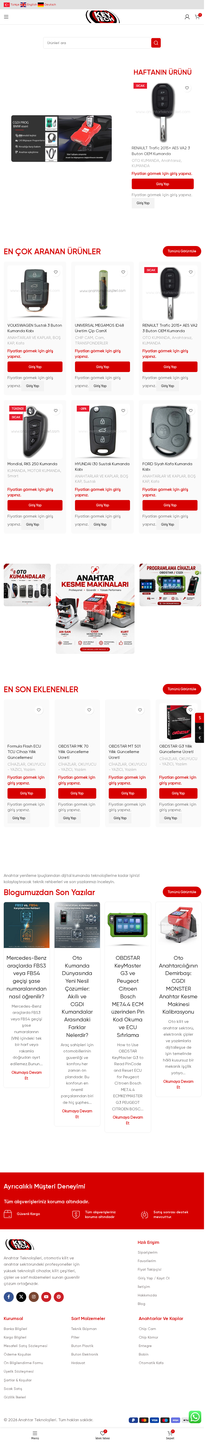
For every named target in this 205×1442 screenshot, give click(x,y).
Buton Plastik (82, 1346)
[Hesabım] (187, 17)
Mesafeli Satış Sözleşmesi (26, 1346)
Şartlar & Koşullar (18, 1380)
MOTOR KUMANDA (44, 470)
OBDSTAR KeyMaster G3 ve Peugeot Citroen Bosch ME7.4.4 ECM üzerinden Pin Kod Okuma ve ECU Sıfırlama (127, 996)
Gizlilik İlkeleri (15, 1397)
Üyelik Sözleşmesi (19, 1371)
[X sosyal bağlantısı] (21, 1297)
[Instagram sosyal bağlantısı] (34, 1297)
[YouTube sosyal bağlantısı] (46, 1297)
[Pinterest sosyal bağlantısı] (59, 1297)
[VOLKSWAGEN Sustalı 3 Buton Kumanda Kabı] (35, 292)
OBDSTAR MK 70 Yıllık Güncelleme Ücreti (73, 752)
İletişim (144, 1287)
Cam (99, 337)
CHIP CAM (84, 337)
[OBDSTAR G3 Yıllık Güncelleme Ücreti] (178, 722)
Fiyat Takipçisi (150, 1269)
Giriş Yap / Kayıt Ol (154, 1278)
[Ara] (156, 43)
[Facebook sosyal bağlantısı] (9, 1297)
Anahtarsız (171, 160)
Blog (141, 1304)
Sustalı (90, 481)
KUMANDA (141, 166)
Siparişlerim (148, 1252)
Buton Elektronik (84, 1354)
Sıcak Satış (13, 1389)
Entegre (145, 1346)
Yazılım (29, 769)
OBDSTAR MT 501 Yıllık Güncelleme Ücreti (124, 752)
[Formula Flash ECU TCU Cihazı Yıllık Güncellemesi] (27, 722)
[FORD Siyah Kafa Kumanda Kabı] (170, 431)
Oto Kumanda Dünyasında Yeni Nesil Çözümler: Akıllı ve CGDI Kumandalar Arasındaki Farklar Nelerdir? (77, 996)
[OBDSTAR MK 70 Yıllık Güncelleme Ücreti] (77, 722)
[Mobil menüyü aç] (6, 17)
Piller (75, 1337)
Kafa (20, 343)
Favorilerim (147, 1261)
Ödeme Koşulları (17, 1354)
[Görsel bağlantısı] (19, 1244)
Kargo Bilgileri (15, 1337)
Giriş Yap (162, 184)
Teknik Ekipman (84, 1329)
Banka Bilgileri (15, 1329)
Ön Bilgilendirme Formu (23, 1363)
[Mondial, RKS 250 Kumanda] (35, 431)
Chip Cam (147, 1329)
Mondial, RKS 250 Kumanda (32, 463)
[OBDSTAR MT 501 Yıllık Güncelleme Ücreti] (128, 722)
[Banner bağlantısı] (27, 585)
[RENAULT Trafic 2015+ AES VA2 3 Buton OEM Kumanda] (163, 112)
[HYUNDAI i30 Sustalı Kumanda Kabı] (102, 431)
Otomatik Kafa (151, 1363)
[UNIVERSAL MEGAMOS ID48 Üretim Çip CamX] (102, 292)
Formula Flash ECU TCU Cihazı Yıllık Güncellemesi (24, 752)
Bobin (143, 1354)
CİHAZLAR (16, 764)
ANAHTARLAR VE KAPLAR (29, 337)
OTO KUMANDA (145, 160)
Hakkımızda (147, 1295)
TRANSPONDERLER (91, 343)
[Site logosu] (102, 16)
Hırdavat (78, 1363)
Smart (13, 476)
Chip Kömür (148, 1337)
